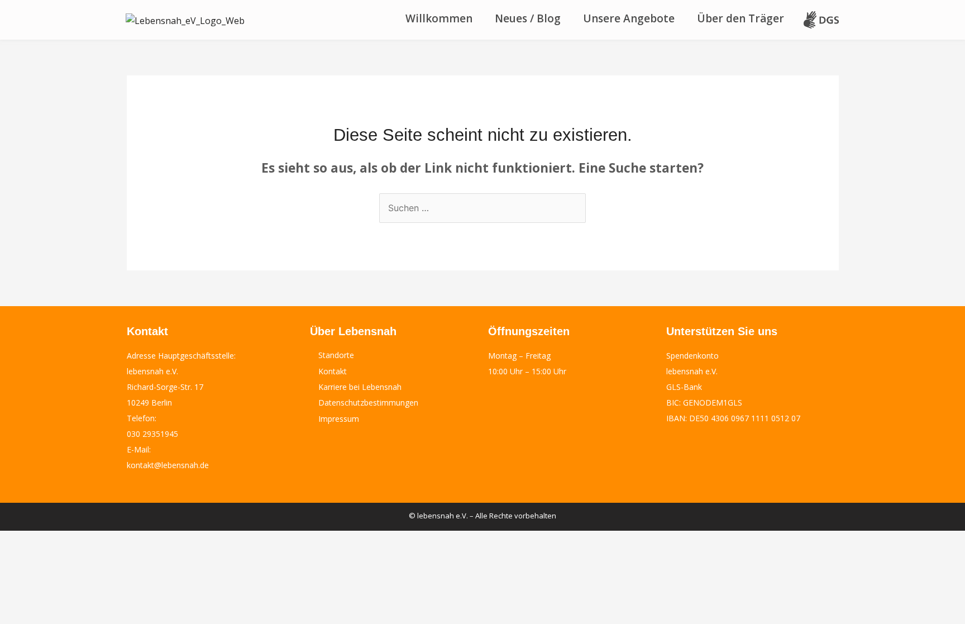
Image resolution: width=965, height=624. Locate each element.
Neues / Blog (528, 18)
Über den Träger (740, 18)
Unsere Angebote (629, 18)
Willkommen (438, 18)
